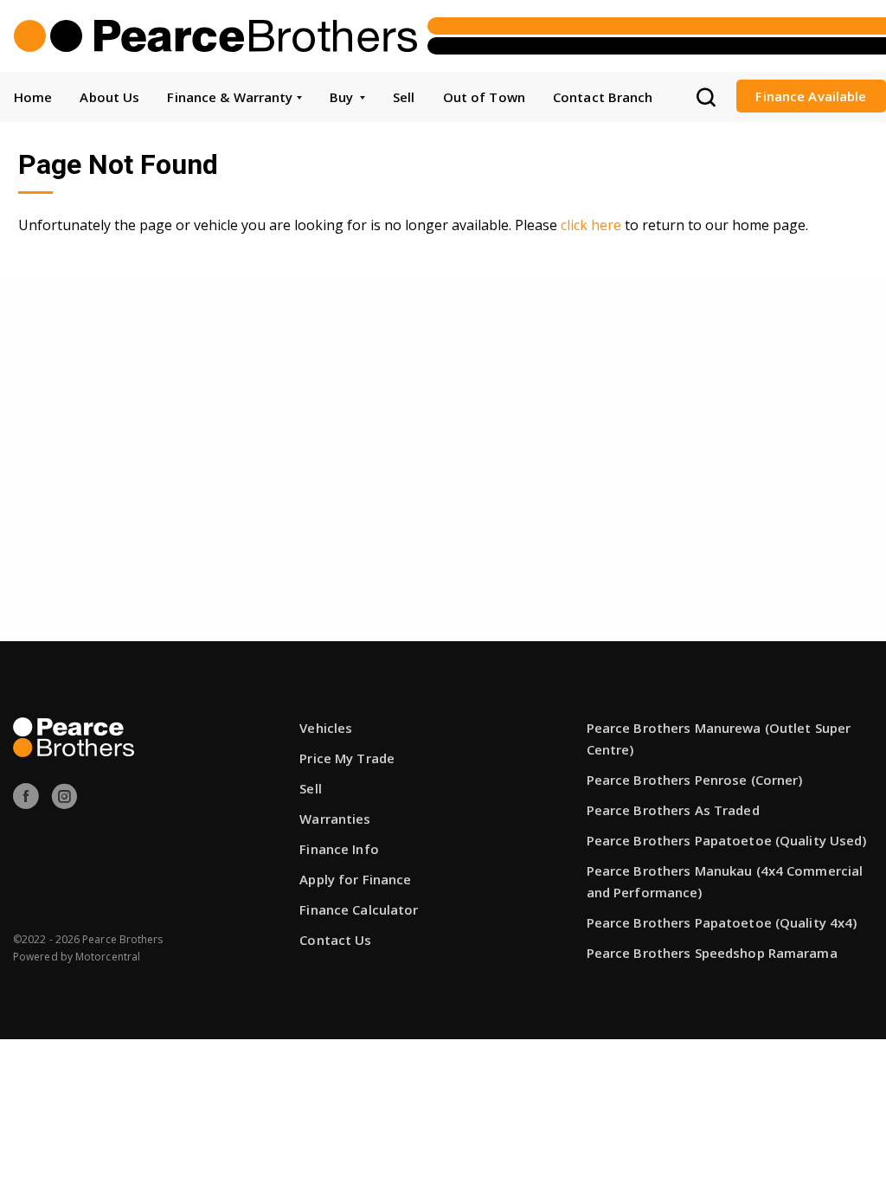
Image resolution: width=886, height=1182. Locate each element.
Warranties (334, 818)
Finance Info (338, 849)
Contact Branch (603, 97)
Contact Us (335, 939)
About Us (109, 97)
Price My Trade (347, 758)
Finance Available (810, 96)
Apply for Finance (355, 879)
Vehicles (325, 727)
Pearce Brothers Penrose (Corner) (695, 779)
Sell (403, 97)
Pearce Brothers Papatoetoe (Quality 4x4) (722, 922)
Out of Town (484, 97)
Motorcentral (107, 956)
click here (591, 224)
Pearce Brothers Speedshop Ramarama (712, 952)
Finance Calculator (358, 909)
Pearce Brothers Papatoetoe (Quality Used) (727, 840)
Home (33, 97)
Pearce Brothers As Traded (673, 810)
